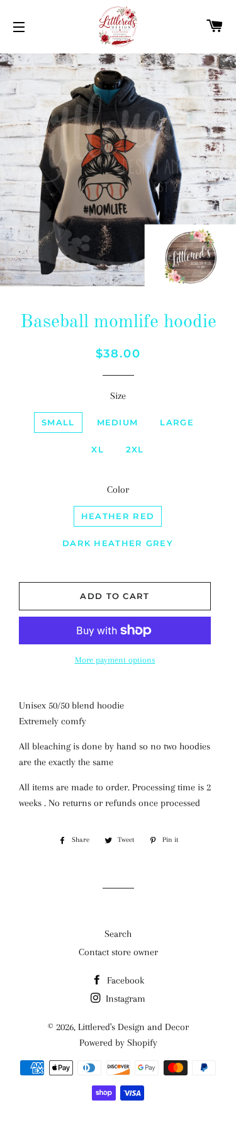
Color (118, 489)
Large (177, 422)
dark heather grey (117, 543)
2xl (135, 449)
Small (58, 422)
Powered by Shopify (118, 1042)
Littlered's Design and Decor (133, 1027)
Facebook (124, 980)
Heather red (117, 516)
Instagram (124, 998)
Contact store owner (118, 952)
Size (118, 395)
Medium (117, 422)
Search (118, 933)
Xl (97, 449)
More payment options (115, 659)
